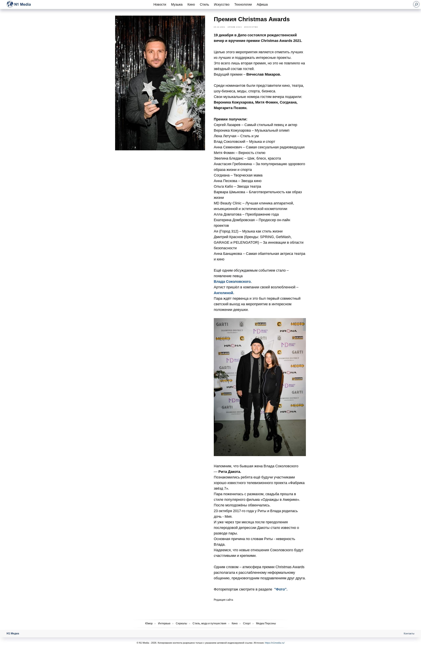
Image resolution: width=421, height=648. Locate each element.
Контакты (409, 633)
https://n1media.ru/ (275, 642)
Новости (159, 4)
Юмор (149, 623)
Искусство (221, 4)
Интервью (164, 623)
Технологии (243, 4)
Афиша (262, 4)
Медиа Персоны (266, 623)
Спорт (247, 623)
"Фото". (280, 589)
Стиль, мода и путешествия (209, 623)
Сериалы (181, 623)
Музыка (177, 4)
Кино (191, 4)
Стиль (204, 4)
